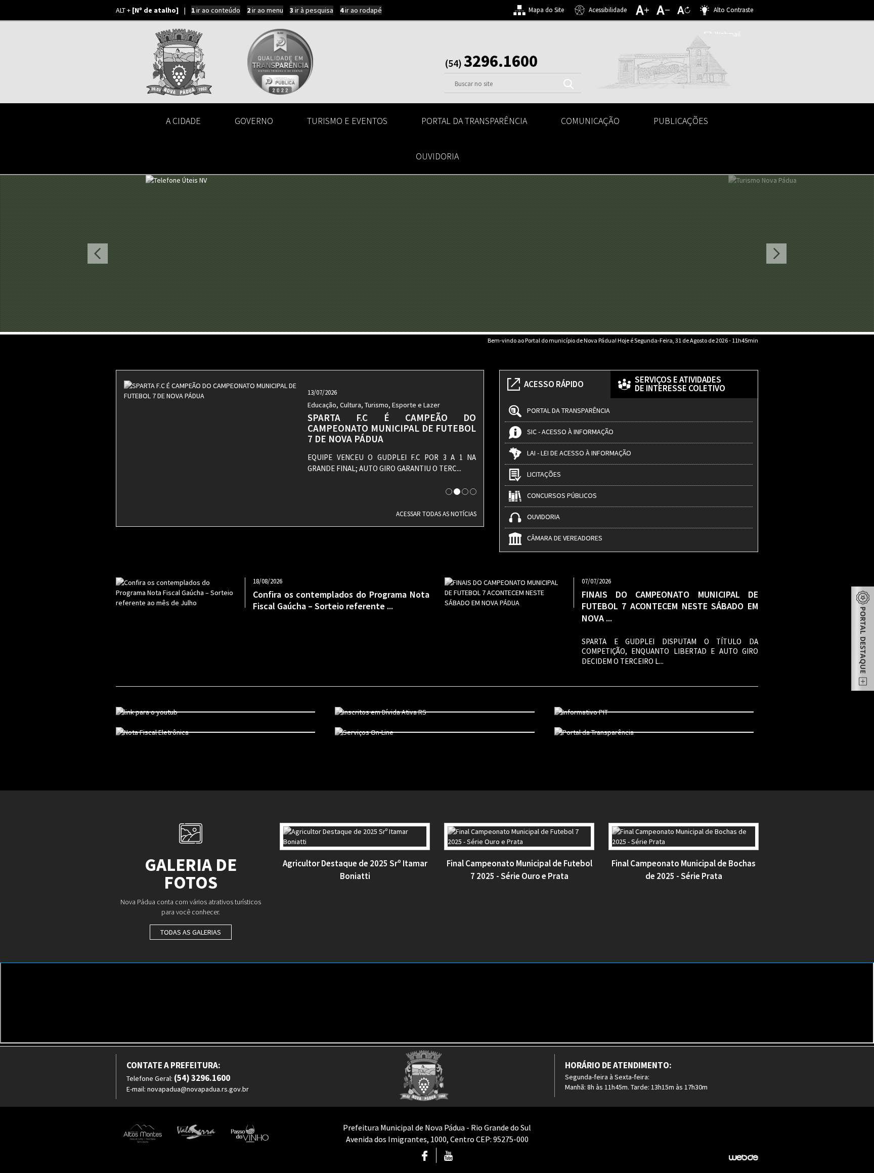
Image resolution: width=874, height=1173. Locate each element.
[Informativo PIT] (656, 712)
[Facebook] (424, 1157)
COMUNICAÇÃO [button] (590, 121)
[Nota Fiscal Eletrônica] (218, 732)
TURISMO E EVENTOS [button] (347, 121)
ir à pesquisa (311, 10)
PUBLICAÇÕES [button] (680, 121)
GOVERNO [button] (254, 121)
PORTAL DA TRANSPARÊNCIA (474, 121)
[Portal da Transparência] (656, 732)
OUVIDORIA (437, 156)
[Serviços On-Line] (437, 732)
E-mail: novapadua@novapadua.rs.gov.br (187, 1089)
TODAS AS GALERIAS (190, 932)
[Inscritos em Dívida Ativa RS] (437, 712)
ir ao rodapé (361, 10)
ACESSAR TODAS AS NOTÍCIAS (436, 514)
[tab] (449, 491)
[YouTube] (448, 1157)
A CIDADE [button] (183, 121)
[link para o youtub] (218, 712)
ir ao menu (265, 10)
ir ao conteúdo (215, 10)
